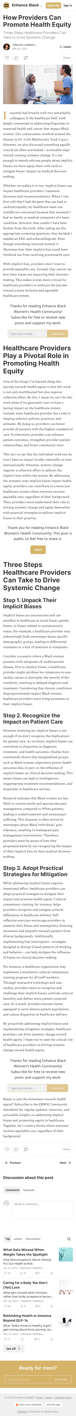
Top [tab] (7, 1239)
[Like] (7, 58)
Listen (67, 47)
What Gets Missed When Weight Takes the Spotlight (25, 1252)
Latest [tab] (18, 1239)
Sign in (68, 5)
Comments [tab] (12, 1190)
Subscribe (53, 5)
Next (63, 1163)
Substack (22, 1411)
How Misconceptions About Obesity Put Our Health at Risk (27, 1261)
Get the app (53, 1404)
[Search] (69, 1239)
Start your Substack (30, 1404)
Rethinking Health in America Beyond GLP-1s (27, 1318)
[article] (38, 1261)
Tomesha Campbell (24, 45)
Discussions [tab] (33, 1239)
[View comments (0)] (16, 58)
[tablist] (20, 1190)
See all (11, 1348)
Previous (15, 1163)
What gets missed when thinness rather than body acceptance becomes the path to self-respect (28, 1294)
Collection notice (63, 1397)
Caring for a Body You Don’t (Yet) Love (25, 1285)
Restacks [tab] (28, 1190)
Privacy (39, 1397)
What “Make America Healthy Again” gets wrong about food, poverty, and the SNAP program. (27, 1327)
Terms (48, 1397)
